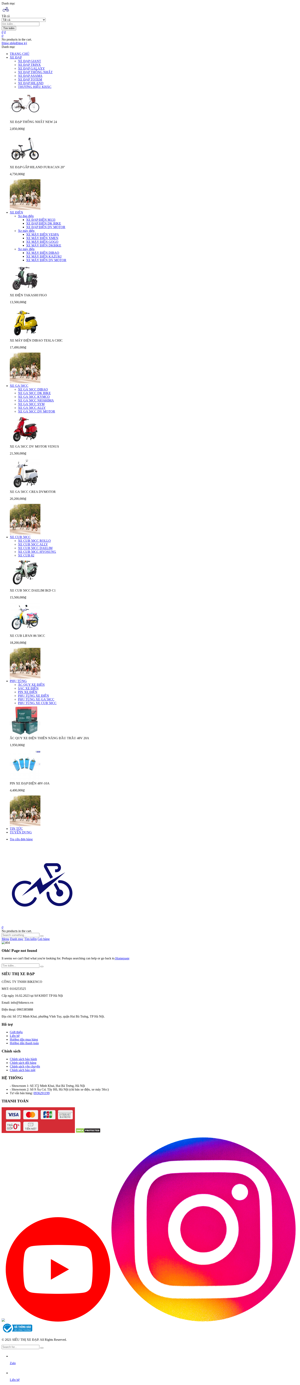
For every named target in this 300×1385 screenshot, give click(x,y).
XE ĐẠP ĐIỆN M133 (40, 219)
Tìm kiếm (8, 28)
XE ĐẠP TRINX (29, 64)
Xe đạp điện (26, 216)
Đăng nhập (9, 43)
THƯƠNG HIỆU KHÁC (34, 86)
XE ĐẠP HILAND (30, 83)
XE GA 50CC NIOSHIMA (36, 400)
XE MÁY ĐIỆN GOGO (42, 241)
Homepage (121, 958)
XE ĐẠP (16, 57)
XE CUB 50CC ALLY (33, 544)
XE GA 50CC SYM (31, 404)
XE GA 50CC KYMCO (34, 396)
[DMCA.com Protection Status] (88, 1132)
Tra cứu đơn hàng (21, 839)
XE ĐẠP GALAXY (31, 68)
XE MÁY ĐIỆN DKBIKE (43, 245)
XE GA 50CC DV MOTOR (36, 411)
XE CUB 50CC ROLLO (34, 540)
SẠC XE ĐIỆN (28, 688)
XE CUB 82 (26, 555)
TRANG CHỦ (19, 53)
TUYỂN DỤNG (21, 832)
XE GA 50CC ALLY (32, 407)
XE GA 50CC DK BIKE (34, 393)
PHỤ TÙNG (18, 681)
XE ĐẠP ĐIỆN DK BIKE (43, 223)
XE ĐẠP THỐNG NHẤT (35, 72)
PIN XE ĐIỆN (27, 692)
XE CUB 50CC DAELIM (35, 548)
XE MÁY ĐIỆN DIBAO (42, 252)
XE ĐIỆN (16, 212)
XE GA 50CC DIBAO (33, 389)
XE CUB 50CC (20, 537)
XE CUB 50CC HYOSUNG (37, 551)
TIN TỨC (16, 828)
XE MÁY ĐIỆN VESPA (42, 234)
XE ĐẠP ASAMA (30, 75)
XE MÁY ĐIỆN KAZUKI (43, 256)
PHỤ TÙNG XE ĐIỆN (33, 695)
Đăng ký (21, 43)
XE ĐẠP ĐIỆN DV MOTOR (45, 227)
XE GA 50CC (19, 385)
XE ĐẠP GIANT (29, 61)
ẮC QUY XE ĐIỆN (31, 684)
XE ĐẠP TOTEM (30, 79)
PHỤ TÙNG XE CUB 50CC (37, 703)
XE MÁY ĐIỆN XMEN (42, 238)
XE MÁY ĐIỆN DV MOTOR (46, 260)
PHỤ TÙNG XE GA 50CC (36, 699)
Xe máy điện (26, 230)
